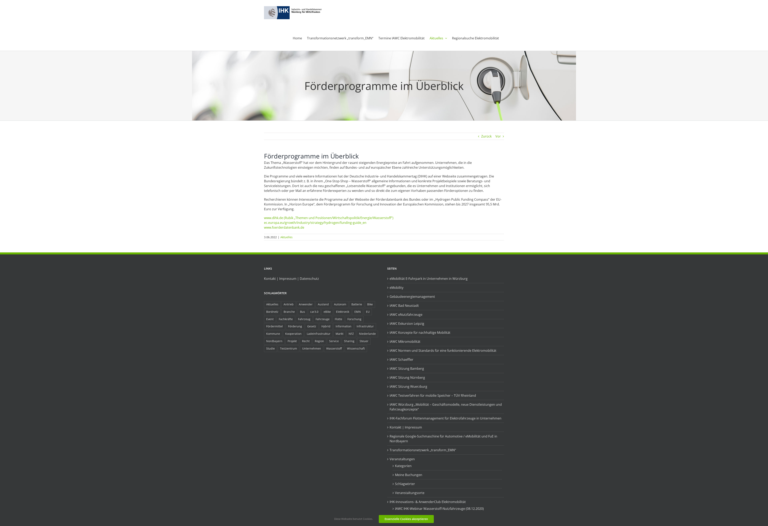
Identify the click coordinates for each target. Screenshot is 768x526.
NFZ (351, 334)
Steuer (364, 341)
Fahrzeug (304, 319)
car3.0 (314, 312)
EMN (357, 312)
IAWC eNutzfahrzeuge (406, 314)
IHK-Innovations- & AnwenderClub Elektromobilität (428, 502)
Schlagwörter (405, 484)
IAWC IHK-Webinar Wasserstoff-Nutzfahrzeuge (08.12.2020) (439, 508)
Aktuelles (286, 237)
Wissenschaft (356, 348)
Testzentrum (288, 348)
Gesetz (311, 326)
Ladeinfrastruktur (318, 334)
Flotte (338, 319)
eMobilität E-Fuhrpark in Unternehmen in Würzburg (429, 278)
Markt (339, 334)
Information (343, 326)
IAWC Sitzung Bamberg (407, 368)
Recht (306, 341)
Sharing (349, 341)
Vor (498, 136)
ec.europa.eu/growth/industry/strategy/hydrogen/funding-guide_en (315, 222)
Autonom (340, 304)
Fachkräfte (286, 319)
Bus (302, 312)
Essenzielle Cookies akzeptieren (406, 519)
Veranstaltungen (402, 459)
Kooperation (293, 334)
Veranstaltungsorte (409, 493)
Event (270, 319)
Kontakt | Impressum (406, 427)
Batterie (356, 304)
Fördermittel (274, 326)
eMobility (396, 287)
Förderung (295, 326)
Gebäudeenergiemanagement (412, 296)
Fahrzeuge (323, 319)
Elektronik (342, 312)
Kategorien (403, 466)
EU (368, 312)
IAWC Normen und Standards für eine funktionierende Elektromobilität (443, 350)
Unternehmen (311, 348)
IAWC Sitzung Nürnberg (407, 377)
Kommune (273, 334)
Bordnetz (272, 312)
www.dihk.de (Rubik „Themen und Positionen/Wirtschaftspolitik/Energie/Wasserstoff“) (328, 218)
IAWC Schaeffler (401, 359)
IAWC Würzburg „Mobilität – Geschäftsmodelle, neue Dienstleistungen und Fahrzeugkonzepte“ (446, 406)
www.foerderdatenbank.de (284, 227)
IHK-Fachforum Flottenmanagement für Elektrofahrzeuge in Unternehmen (445, 418)
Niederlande (367, 334)
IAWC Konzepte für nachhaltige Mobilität (420, 332)
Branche (289, 312)
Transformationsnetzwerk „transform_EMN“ (423, 450)
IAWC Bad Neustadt (404, 305)
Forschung (354, 319)
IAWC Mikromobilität (405, 341)
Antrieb (289, 304)
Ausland (323, 304)
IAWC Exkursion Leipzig (407, 323)
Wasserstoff (334, 348)
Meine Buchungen (408, 475)
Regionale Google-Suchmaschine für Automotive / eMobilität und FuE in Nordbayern (443, 438)
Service (334, 341)
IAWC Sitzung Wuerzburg (408, 386)
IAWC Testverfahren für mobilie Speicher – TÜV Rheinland (433, 395)
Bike (370, 304)
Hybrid (325, 326)
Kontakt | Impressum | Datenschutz (291, 278)
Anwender (306, 304)
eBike (327, 312)
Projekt (292, 341)
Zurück (486, 136)
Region (319, 341)
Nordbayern (274, 341)
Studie (270, 348)
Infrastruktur (365, 326)
